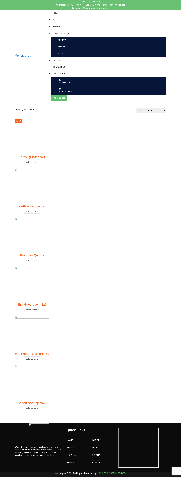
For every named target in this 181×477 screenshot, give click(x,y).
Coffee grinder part (32, 157)
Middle (96, 440)
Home (56, 13)
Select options (32, 309)
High (95, 447)
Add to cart (32, 162)
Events (56, 60)
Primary (71, 462)
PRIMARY (62, 40)
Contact (97, 462)
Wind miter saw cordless (32, 354)
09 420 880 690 (93, 1)
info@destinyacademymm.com (94, 7)
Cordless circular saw (32, 206)
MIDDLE (61, 46)
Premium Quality (32, 255)
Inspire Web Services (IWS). (111, 473)
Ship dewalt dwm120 (32, 304)
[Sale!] (32, 136)
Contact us (59, 67)
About (56, 19)
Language (58, 73)
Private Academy (61, 33)
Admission (59, 98)
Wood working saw (32, 403)
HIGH (60, 53)
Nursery (57, 26)
